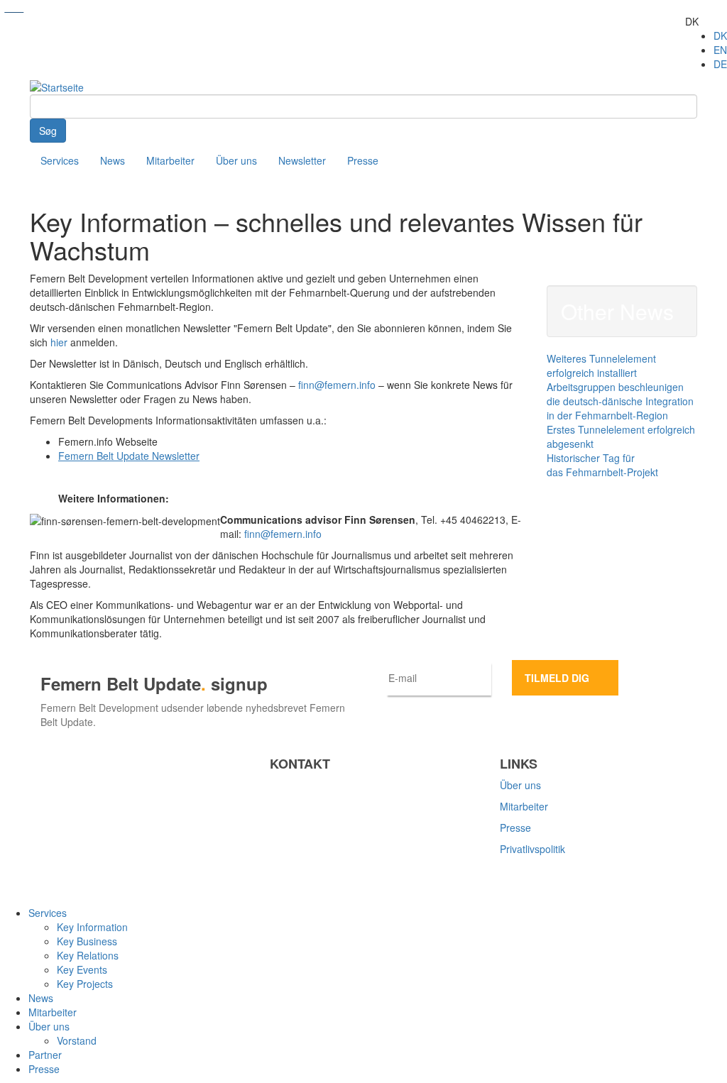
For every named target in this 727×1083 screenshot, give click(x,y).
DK (720, 35)
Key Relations (88, 955)
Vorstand (77, 1040)
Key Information (92, 927)
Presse (362, 160)
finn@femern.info (337, 385)
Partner (45, 1055)
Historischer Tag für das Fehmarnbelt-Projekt (602, 465)
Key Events (82, 969)
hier (58, 342)
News (112, 160)
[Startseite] (57, 86)
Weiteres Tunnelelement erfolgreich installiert (601, 365)
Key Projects (85, 984)
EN (720, 50)
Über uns (236, 160)
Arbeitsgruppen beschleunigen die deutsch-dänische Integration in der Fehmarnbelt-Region (620, 401)
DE (720, 64)
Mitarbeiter (170, 160)
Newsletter (302, 160)
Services (59, 160)
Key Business (87, 941)
